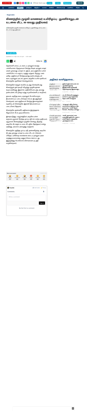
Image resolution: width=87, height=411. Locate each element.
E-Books (58, 3)
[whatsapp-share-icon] (7, 62)
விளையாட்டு (61, 8)
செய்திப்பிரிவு (11, 53)
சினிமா (51, 8)
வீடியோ (78, 8)
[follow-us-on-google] (45, 61)
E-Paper (49, 3)
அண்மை (11, 8)
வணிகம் (70, 8)
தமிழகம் (29, 8)
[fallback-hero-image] (55, 86)
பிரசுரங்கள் (67, 3)
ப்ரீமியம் (20, 8)
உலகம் (44, 8)
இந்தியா (37, 8)
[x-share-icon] (11, 62)
